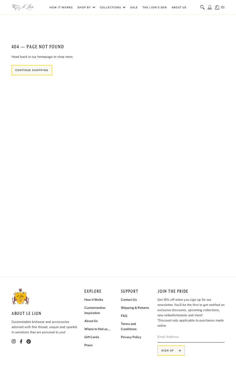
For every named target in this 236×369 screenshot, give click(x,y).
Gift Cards (91, 337)
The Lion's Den (154, 7)
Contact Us (129, 299)
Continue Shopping (31, 70)
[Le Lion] (23, 7)
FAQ (124, 315)
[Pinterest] (28, 341)
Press (88, 345)
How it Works (61, 7)
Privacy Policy (131, 337)
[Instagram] (14, 341)
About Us (179, 7)
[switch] (202, 7)
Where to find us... (97, 329)
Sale (134, 7)
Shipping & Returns (135, 307)
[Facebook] (21, 341)
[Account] (210, 7)
